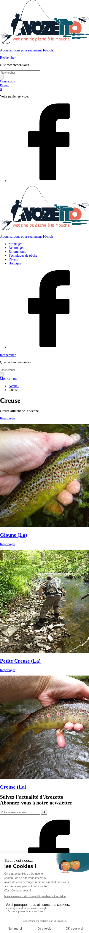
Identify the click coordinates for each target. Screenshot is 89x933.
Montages (15, 244)
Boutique (15, 263)
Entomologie (17, 251)
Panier (4, 87)
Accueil (14, 386)
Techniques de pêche (23, 255)
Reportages (16, 248)
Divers (13, 259)
